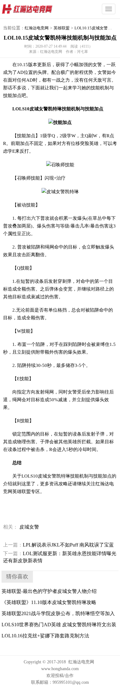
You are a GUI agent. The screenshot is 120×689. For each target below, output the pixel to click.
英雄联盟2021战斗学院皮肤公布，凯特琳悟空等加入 (58, 613)
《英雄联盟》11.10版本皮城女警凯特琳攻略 (49, 602)
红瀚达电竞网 (38, 9)
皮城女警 (29, 527)
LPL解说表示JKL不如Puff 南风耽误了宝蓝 (58, 544)
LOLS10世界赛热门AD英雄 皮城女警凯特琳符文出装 (59, 624)
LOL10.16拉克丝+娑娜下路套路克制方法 (45, 635)
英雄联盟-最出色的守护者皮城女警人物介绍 (49, 591)
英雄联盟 (62, 28)
